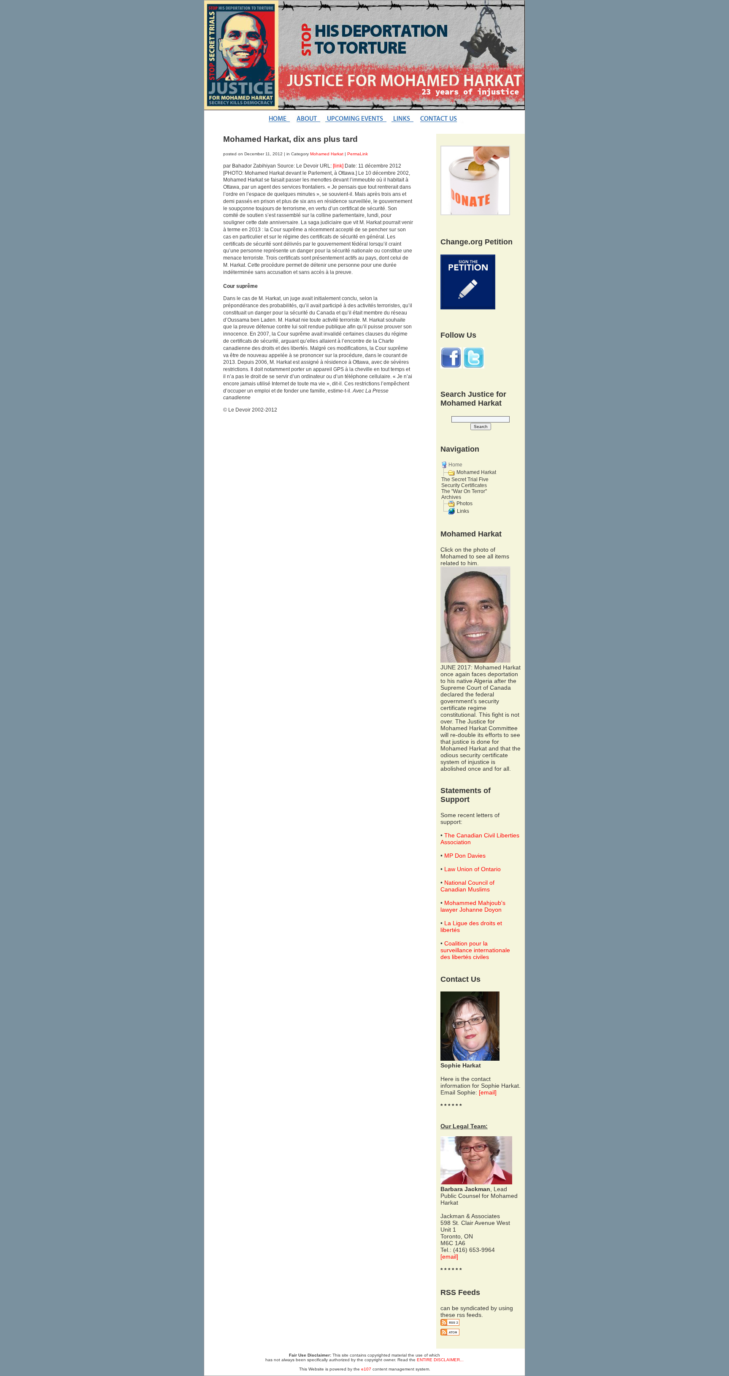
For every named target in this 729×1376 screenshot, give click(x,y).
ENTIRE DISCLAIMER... (440, 1359)
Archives (451, 497)
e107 (366, 1369)
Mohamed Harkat (326, 154)
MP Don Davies (465, 855)
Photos (464, 504)
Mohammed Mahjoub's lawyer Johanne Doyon (472, 906)
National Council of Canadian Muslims (467, 886)
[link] (338, 166)
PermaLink (357, 154)
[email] (488, 1092)
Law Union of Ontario (472, 869)
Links (463, 511)
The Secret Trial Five (465, 479)
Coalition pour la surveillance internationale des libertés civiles (475, 950)
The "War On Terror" (464, 491)
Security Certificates (464, 485)
